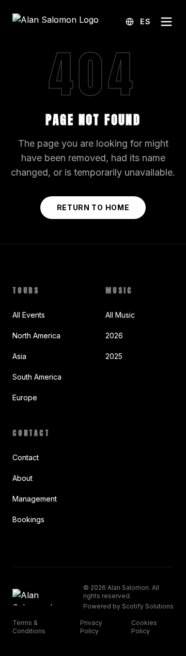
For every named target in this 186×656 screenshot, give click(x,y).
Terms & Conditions (28, 627)
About (22, 478)
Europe (24, 397)
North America (36, 335)
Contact (25, 457)
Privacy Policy (91, 627)
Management (34, 498)
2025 (113, 356)
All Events (28, 314)
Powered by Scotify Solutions (128, 606)
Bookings (28, 519)
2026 (114, 335)
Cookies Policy (144, 627)
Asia (19, 356)
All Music (120, 314)
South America (36, 376)
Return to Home (93, 207)
